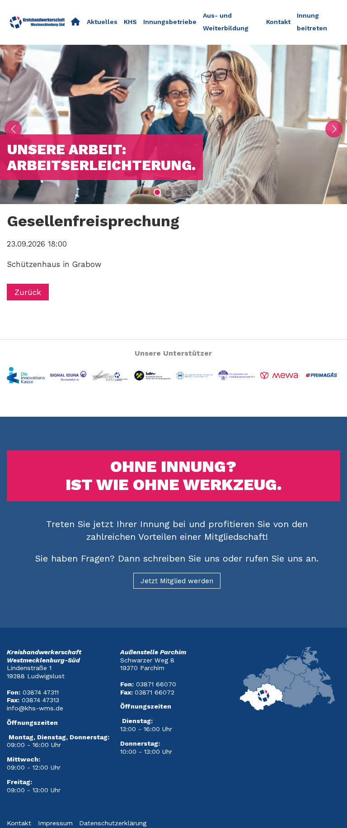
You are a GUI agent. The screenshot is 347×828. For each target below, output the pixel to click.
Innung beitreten (312, 22)
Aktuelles (102, 21)
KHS (130, 21)
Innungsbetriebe (170, 21)
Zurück (27, 292)
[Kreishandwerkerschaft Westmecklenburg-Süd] (75, 22)
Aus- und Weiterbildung (226, 22)
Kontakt (278, 21)
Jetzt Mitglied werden (177, 581)
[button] (146, 192)
